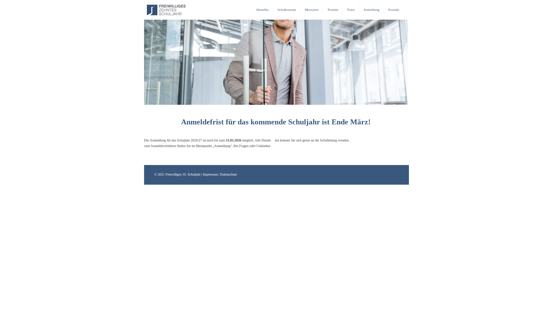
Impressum (210, 174)
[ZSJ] (166, 9)
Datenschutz (228, 174)
